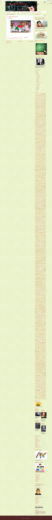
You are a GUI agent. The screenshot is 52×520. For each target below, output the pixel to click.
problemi (44, 311)
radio (36, 323)
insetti (36, 227)
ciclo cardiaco (40, 139)
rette (36, 328)
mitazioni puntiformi (43, 262)
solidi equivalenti (38, 352)
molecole (36, 263)
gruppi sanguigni (39, 219)
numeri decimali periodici (42, 276)
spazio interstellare (41, 356)
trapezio (44, 377)
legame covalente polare (38, 235)
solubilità (41, 353)
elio (44, 178)
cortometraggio (37, 155)
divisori (36, 169)
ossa (43, 290)
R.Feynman (45, 320)
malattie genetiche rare (40, 246)
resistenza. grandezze (37, 327)
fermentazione (39, 194)
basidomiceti (39, 121)
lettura (35, 238)
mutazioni (36, 268)
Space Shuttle (42, 355)
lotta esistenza (42, 241)
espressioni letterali (37, 188)
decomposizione (40, 161)
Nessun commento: (20, 37)
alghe (42, 98)
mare (35, 249)
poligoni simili (37, 306)
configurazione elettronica (38, 151)
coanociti (39, 144)
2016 (36, 72)
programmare (37, 314)
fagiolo (40, 191)
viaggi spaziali (43, 388)
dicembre (38, 74)
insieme (42, 227)
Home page (9, 12)
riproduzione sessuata (37, 331)
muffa (45, 266)
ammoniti (44, 100)
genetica (44, 206)
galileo (42, 203)
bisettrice (36, 125)
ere (44, 185)
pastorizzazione (36, 295)
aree (39, 112)
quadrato (36, 319)
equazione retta (40, 183)
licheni (45, 238)
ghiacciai (45, 208)
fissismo (44, 196)
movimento (43, 266)
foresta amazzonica (43, 197)
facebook (38, 191)
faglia (42, 191)
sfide (36, 345)
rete (40, 327)
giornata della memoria (38, 210)
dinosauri (36, 166)
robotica (36, 334)
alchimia (39, 97)
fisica (42, 196)
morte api (44, 265)
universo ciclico (37, 383)
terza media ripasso (37, 374)
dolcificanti (45, 170)
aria (44, 112)
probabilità (39, 311)
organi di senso (43, 287)
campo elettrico (44, 129)
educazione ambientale (37, 174)
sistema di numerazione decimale (39, 348)
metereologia (36, 257)
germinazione (41, 208)
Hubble (41, 221)
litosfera (45, 240)
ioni (45, 229)
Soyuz (39, 355)
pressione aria (44, 309)
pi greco (41, 300)
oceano (36, 281)
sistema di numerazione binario (42, 347)
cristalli (42, 156)
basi (44, 120)
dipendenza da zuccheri (40, 167)
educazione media (43, 174)
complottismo (42, 148)
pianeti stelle (36, 301)
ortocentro (39, 290)
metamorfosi (39, 256)
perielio (35, 298)
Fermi (42, 194)
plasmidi (44, 303)
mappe (42, 248)
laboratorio (41, 232)
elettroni (42, 178)
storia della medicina (40, 364)
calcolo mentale (38, 128)
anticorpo (39, 105)
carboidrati (43, 130)
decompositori (36, 161)
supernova (38, 367)
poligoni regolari (44, 305)
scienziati (44, 339)
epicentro (38, 182)
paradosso (39, 293)
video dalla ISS (41, 390)
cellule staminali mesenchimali (42, 136)
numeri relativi (38, 279)
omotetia (36, 284)
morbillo (39, 265)
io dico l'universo (42, 229)
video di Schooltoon (19, 38)
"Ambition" (36, 93)
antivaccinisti (37, 106)
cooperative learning (37, 153)
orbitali (44, 286)
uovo (44, 383)
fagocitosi (45, 191)
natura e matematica (37, 270)
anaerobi (36, 101)
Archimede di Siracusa (40, 111)
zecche (45, 397)
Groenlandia (36, 219)
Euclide (45, 189)
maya (45, 252)
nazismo (39, 271)
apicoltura (45, 106)
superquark (42, 367)
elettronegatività (37, 178)
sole (45, 351)
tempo (44, 369)
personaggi (43, 298)
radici (45, 322)
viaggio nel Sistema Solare (37, 389)
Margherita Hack (43, 249)
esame (44, 186)
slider (37, 351)
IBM (37, 222)
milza (39, 260)
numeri (41, 275)
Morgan (41, 265)
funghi (38, 202)
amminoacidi (41, 100)
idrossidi (45, 222)
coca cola (42, 144)
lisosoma (42, 240)
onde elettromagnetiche (41, 284)
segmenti (44, 342)
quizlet (42, 320)
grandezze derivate (43, 213)
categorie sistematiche (38, 133)
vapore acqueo (43, 386)
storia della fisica (41, 363)
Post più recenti (8, 41)
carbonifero (39, 131)
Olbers (43, 282)
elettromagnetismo (43, 177)
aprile (37, 81)
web (42, 394)
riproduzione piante (42, 330)
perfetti (40, 297)
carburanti (43, 131)
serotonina (41, 344)
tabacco (45, 367)
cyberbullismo (43, 159)
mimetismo (42, 260)
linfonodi (36, 240)
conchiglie (40, 150)
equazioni (45, 183)
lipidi (38, 240)
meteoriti (44, 256)
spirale (36, 358)
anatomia (39, 101)
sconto (44, 340)
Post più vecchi (31, 41)
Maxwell (43, 252)
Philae (36, 300)
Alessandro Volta (43, 97)
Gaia (37, 203)
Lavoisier (43, 233)
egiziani (41, 175)
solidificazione (36, 353)
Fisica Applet (36, 437)
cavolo (44, 133)
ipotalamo (42, 230)
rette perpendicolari (43, 328)
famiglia (37, 192)
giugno (37, 80)
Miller (37, 260)
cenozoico (40, 137)
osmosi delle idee (37, 479)
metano (42, 256)
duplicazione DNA (37, 172)
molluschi (40, 263)
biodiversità (43, 123)
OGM (35, 282)
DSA (18, 12)
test (37, 375)
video (37, 390)
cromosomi (43, 157)
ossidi (45, 290)
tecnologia (39, 368)
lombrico (39, 241)
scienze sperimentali (38, 339)
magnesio (42, 243)
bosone (40, 126)
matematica (36, 251)
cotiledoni (36, 156)
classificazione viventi (42, 142)
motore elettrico (39, 266)
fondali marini (38, 197)
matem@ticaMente (37, 476)
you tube (40, 396)
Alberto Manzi (36, 97)
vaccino (37, 385)
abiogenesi (43, 93)
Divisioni (44, 168)
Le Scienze (36, 500)
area (43, 111)
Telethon (38, 369)
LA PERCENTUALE (12, 16)
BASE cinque (36, 443)
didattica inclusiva (43, 164)
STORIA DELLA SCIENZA (25, 12)
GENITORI (33, 12)
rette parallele (39, 328)
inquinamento (36, 226)
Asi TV (44, 113)
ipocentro (37, 230)
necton (44, 271)
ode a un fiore (43, 281)
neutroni (41, 273)
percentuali (11, 38)
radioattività (39, 323)
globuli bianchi (40, 211)
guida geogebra (37, 439)
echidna (44, 172)
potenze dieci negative (38, 308)
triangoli (36, 379)
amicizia (38, 100)
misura (38, 262)
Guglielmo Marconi (44, 219)
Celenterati (36, 134)
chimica (37, 138)
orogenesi (44, 289)
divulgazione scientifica (40, 169)
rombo (38, 334)
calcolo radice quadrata (43, 128)
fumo (36, 202)
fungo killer (41, 202)
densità (44, 161)
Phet (35, 438)
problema (41, 311)
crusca (40, 158)
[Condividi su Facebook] (26, 37)
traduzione (41, 377)
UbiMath (36, 444)
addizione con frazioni (37, 95)
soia (43, 351)
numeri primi (36, 278)
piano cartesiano (43, 301)
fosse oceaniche (41, 199)
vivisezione (44, 392)
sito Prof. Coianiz (37, 441)
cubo (42, 158)
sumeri (35, 367)
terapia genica (43, 372)
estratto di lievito (39, 189)
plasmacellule (41, 303)
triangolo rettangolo (41, 380)
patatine (39, 295)
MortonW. (36, 266)
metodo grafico (40, 257)
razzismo (36, 325)
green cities (43, 218)
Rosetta (41, 334)
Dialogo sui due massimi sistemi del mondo (39, 163)
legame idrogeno (44, 235)
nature (42, 270)
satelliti (36, 336)
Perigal (38, 298)
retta (42, 327)
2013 (36, 88)
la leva (38, 232)
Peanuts (42, 295)
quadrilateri (38, 320)
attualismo (40, 118)
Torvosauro (38, 377)
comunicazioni (36, 150)
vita (43, 391)
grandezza (39, 213)
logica (36, 241)
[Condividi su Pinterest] (27, 37)
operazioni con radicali (40, 286)
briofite (44, 126)
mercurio (44, 254)
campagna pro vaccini (40, 129)
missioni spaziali (37, 261)
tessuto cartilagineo (41, 374)
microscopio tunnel (41, 259)
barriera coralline (41, 120)
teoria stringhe (44, 371)
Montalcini (36, 265)
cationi (42, 133)
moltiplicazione (43, 263)
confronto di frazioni (43, 151)
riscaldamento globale (43, 331)
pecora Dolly (44, 295)
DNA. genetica (38, 170)
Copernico (41, 153)
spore (36, 359)
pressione (40, 309)
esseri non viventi (41, 188)
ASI (41, 113)
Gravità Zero (36, 502)
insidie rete (39, 227)
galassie (40, 203)
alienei (44, 98)
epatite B (36, 182)
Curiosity (39, 159)
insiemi (44, 227)
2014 (36, 87)
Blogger (29, 518)
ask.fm (35, 114)
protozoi (40, 317)
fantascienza (39, 192)
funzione (44, 202)
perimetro (40, 298)
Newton (36, 274)
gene (44, 205)
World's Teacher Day (43, 395)
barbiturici (36, 120)
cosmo (41, 155)
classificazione (37, 142)
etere (42, 189)
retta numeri (44, 327)
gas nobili (42, 205)
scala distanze (42, 336)
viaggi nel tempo (39, 388)
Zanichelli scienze (37, 440)
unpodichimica (37, 481)
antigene (42, 105)
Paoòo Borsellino (43, 292)
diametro (45, 163)
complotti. (39, 148)
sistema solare (44, 350)
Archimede (36, 111)
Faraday (44, 192)
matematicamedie (37, 477)
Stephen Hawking (40, 361)
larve (36, 233)
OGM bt (38, 282)
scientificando (36, 480)
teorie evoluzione (38, 372)
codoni (45, 145)
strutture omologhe (43, 366)
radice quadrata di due (41, 322)
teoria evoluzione (40, 371)
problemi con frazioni (39, 312)
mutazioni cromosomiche (40, 268)
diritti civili (44, 167)
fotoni (41, 200)
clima (45, 142)
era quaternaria (39, 185)
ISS (35, 231)
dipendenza (39, 166)
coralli (42, 153)
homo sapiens (37, 221)
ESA (40, 186)
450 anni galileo (39, 93)
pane (35, 292)
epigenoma (37, 183)
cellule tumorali (36, 137)
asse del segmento (39, 114)
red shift (44, 325)
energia (37, 180)
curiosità (36, 159)
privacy (36, 311)
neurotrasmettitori (37, 273)
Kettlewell (36, 232)
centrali (42, 137)
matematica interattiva (42, 251)
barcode (38, 120)
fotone (39, 200)
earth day (41, 172)
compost (45, 148)
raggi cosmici (42, 323)
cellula (39, 134)
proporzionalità (40, 314)
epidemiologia (41, 182)
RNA (36, 333)
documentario (41, 170)
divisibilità (40, 168)
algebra (40, 98)
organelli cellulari (39, 287)
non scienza (44, 274)
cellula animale (43, 134)
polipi (42, 306)
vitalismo (38, 392)
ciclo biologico (37, 139)
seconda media (40, 342)
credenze (39, 156)
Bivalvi (42, 125)
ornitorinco (41, 289)
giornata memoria (43, 210)
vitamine (41, 392)
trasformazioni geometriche (42, 378)
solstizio (39, 353)
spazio (38, 356)
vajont (40, 386)
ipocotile (39, 230)
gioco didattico (40, 209)
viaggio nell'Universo (43, 389)
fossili (44, 199)
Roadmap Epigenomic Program (42, 333)
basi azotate (36, 121)
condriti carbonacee (44, 150)
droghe (38, 171)
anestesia (42, 101)
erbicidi (42, 185)
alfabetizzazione (36, 98)
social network (40, 351)
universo (44, 382)
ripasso (37, 330)
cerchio (45, 137)
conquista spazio (37, 152)
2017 (36, 71)
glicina (37, 211)
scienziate (41, 339)
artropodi (36, 113)
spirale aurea (39, 358)
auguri (42, 118)
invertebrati (38, 229)
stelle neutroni (36, 361)
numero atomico (43, 279)
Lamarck (45, 232)
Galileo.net (36, 503)
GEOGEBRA (39, 12)
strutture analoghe (37, 366)
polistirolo (45, 306)
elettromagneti (39, 177)
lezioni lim (43, 238)
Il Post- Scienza (37, 501)
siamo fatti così (38, 345)
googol (35, 213)
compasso (42, 147)
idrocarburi (40, 222)
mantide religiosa (36, 248)
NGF (38, 274)
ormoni (38, 289)
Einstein (44, 175)
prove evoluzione (43, 317)
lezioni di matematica (39, 238)
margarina (38, 249)
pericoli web (43, 297)
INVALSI (14, 12)
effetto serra (36, 175)
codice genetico (39, 145)
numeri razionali (41, 278)
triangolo (36, 380)
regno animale (39, 326)
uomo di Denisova (41, 383)
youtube (44, 396)
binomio (40, 123)
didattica (39, 164)
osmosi (41, 290)
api (42, 106)
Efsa (39, 175)
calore (36, 129)
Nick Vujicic (41, 274)
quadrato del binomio (40, 319)
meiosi (35, 254)
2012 (36, 89)
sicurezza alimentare (43, 345)
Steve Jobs (44, 361)
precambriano (43, 308)
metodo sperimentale (42, 258)
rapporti (16, 38)
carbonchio (36, 131)
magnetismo (42, 244)
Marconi (44, 248)
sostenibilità (36, 355)
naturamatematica (37, 478)
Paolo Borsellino (38, 292)
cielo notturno (43, 139)
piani (39, 301)
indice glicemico (40, 224)
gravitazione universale (38, 218)
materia (36, 252)
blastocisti (45, 125)
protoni (37, 317)
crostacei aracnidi (37, 158)
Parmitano (37, 294)
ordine (35, 287)
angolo (43, 103)
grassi (42, 216)
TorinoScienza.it (37, 498)
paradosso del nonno (43, 293)
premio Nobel (36, 309)
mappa (39, 248)
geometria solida (37, 208)
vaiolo (38, 386)
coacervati (36, 144)
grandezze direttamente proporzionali (39, 214)
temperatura (41, 369)
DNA (45, 169)
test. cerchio (41, 375)
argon (42, 112)
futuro (35, 203)
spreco (41, 359)
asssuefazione (43, 114)
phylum (38, 300)
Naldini (45, 268)
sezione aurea (44, 344)
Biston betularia (39, 125)
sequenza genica (37, 344)
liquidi (40, 240)
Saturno (39, 336)
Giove (35, 211)
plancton (36, 303)
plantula (38, 303)
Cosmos (44, 155)
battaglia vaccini (43, 121)
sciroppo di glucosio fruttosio (39, 340)
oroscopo (36, 290)
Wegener (45, 394)
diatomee (37, 164)
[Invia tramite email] (24, 37)
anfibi (44, 101)
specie (45, 356)
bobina (36, 126)
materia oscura (39, 252)
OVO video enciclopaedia (38, 447)
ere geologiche (37, 186)
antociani (40, 106)
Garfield (38, 205)
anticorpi (36, 105)
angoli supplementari (39, 103)
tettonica (44, 375)
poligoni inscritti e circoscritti (38, 305)
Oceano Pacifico (39, 281)
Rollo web (36, 446)
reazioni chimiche (40, 325)
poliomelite (40, 306)
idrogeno (42, 222)
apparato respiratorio (40, 109)
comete (38, 147)
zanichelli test (41, 397)
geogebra (36, 207)
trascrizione (36, 378)
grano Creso (40, 216)
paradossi (36, 293)
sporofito (39, 359)
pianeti (44, 300)
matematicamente (37, 445)
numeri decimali (37, 276)
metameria (36, 256)
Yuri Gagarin (38, 397)
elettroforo (36, 177)
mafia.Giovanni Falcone (37, 243)
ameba (35, 100)
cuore (44, 158)
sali (38, 335)
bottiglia (42, 126)
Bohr (38, 126)
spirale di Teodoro (44, 358)
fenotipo (36, 194)
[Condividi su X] (25, 37)
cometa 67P (41, 146)
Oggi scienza (36, 499)
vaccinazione (43, 384)
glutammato (44, 211)
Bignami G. (36, 123)
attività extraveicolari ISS (41, 117)
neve (44, 273)
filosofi (38, 196)
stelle (41, 360)
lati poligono (39, 233)
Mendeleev (41, 254)
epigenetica (45, 182)
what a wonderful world (38, 395)
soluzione (44, 353)
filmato (36, 196)
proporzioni (13, 38)
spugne (44, 359)
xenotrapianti (37, 396)
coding (42, 145)
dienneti (36, 442)
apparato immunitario (41, 108)
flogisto (35, 197)
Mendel (38, 254)
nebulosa (42, 271)
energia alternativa (41, 180)
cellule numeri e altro (16, 3)
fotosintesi (44, 200)
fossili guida (36, 200)
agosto (37, 79)
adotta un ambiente (43, 95)
